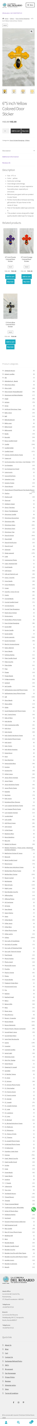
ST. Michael (8, 1120)
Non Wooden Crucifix (11, 892)
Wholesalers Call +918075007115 (12, 13)
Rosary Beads (9, 1022)
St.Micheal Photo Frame (12, 1144)
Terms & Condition (11, 1393)
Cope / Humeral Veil (11, 564)
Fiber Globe (8, 665)
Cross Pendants (10, 585)
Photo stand (9, 962)
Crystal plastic (9, 606)
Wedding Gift (9, 1236)
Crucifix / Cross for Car (12, 592)
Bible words (8, 430)
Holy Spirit (8, 742)
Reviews (8, 1381)
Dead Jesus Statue (11, 613)
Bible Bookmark (10, 420)
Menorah (7, 857)
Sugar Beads (9, 1176)
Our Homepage (10, 1373)
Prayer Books (9, 980)
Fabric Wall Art (9, 648)
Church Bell (8, 539)
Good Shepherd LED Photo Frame (15, 711)
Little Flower (9, 830)
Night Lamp (8, 888)
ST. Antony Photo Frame (12, 1085)
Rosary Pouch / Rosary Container (15, 1029)
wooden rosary (9, 1260)
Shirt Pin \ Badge (10, 1060)
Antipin (7, 402)
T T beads (8, 1183)
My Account (6, 1422)
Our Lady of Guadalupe (12, 941)
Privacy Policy (10, 1377)
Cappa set (8, 458)
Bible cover (8, 423)
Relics (6, 1001)
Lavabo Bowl (9, 816)
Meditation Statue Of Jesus (13, 853)
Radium (7, 994)
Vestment (8, 1218)
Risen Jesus (8, 1011)
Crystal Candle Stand (11, 602)
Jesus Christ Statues (11, 778)
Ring (6, 1008)
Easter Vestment (10, 641)
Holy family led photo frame (14, 735)
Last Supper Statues (11, 813)
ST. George (8, 1099)
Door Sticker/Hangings (23, 18)
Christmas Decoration (12, 518)
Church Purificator (11, 542)
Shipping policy (10, 1385)
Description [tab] (6, 151)
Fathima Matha (9, 655)
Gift (6, 697)
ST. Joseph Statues (11, 1106)
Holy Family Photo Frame (13, 739)
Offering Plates (9, 899)
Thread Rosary (9, 1197)
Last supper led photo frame (14, 806)
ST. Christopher (9, 1088)
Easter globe (9, 634)
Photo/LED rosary (10, 965)
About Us (8, 1345)
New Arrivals (9, 885)
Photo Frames (9, 958)
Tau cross (8, 1190)
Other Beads (9, 920)
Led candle (8, 820)
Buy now (25, 131)
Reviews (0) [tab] (6, 163)
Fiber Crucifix (9, 662)
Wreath (7, 1267)
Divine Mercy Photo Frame (13, 620)
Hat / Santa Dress (10, 714)
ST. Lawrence (9, 1113)
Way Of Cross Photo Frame (13, 1232)
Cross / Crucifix (9, 578)
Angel (6, 399)
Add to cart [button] (10, 276)
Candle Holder (9, 448)
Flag (6, 669)
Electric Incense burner (12, 644)
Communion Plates (11, 560)
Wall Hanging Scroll (11, 1225)
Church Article (9, 535)
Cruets (7, 595)
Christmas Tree (9, 532)
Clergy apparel (9, 553)
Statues (7, 1155)
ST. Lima (7, 1116)
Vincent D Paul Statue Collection (15, 1222)
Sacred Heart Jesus (11, 1032)
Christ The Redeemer (11, 511)
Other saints (9, 934)
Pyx (6, 990)
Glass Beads (8, 700)
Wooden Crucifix (10, 1250)
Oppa (6, 916)
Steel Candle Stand (11, 1162)
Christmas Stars (10, 528)
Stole (6, 1169)
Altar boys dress (10, 385)
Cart (6, 1353)
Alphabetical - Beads (11, 381)
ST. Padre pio (9, 1127)
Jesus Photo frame (11, 788)
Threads (7, 1201)
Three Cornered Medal (11, 1204)
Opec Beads (8, 909)
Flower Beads (9, 676)
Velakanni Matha (10, 1215)
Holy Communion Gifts (12, 725)
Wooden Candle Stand (12, 1246)
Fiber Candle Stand (11, 658)
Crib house (8, 571)
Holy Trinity (8, 746)
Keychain (7, 795)
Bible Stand (8, 427)
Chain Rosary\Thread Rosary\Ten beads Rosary (20, 490)
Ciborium (7, 550)
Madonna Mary (9, 834)
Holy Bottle (8, 721)
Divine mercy (9, 616)
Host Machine (9, 760)
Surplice (7, 1179)
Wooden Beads (9, 1243)
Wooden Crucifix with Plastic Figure (16, 1257)
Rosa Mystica (9, 1015)
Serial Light (8, 1053)
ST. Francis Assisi (10, 1092)
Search (18, 1422)
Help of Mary (9, 718)
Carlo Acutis (8, 472)
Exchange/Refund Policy (13, 1361)
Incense (7, 767)
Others (12, 18)
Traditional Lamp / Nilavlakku (14, 1207)
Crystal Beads (9, 599)
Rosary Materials (10, 1025)
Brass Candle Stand (11, 441)
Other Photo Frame (11, 930)
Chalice (7, 493)
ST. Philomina (9, 1130)
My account (9, 1369)
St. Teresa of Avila (10, 1134)
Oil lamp (7, 906)
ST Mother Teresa (10, 1074)
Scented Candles (10, 1050)
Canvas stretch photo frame (14, 455)
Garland (7, 683)
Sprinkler (7, 1071)
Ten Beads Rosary (10, 1193)
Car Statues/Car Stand (12, 469)
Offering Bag (9, 895)
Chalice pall (8, 497)
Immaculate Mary (10, 763)
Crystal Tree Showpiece (12, 609)
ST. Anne (7, 1078)
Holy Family (8, 732)
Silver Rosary (9, 1064)
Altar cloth (8, 388)
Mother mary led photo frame (14, 867)
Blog (6, 1349)
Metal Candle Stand (11, 860)
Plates (7, 976)
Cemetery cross (9, 479)
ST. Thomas (8, 1137)
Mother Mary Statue (11, 874)
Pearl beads (8, 955)
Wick (6, 1239)
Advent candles (9, 374)
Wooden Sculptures (11, 1264)
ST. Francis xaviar (10, 1095)
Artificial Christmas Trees (13, 409)
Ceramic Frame (9, 483)
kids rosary (8, 798)
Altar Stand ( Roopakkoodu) (14, 392)
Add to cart (16, 131)
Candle (7, 444)
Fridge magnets (10, 679)
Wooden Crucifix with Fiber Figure (15, 1253)
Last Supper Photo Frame (13, 809)
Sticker (7, 1165)
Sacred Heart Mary (10, 1036)
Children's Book (10, 504)
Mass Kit (7, 841)
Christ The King (9, 507)
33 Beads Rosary (10, 371)
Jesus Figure (9, 781)
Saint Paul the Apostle (12, 1039)
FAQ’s (7, 1365)
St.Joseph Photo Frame (12, 1141)
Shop (7, 1389)
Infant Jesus (9, 774)
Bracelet (7, 437)
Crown (7, 588)
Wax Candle (8, 1228)
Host (6, 756)
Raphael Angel (9, 997)
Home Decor (8, 753)
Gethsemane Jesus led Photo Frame (16, 690)
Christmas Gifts (10, 521)
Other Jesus (8, 923)
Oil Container (9, 902)
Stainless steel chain (11, 1151)
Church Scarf (9, 546)
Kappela (7, 792)
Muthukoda (8, 881)
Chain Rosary (9, 486)
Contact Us (9, 1357)
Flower (7, 672)
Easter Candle (9, 630)
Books (7, 434)
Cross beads (8, 581)
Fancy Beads (9, 651)
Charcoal (7, 500)
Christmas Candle (10, 514)
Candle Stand (9, 451)
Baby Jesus (8, 413)
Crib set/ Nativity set (11, 574)
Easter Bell (8, 627)
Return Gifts (8, 1004)
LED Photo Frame (10, 823)
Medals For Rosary (10, 844)
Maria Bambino (9, 837)
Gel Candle (8, 686)
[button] (31, 31)
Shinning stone (9, 1057)
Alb (6, 378)
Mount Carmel (9, 878)
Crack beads (8, 567)
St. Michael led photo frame (13, 1123)
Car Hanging (9, 465)
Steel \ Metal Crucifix (11, 1158)
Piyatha (7, 969)
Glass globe (8, 704)
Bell (6, 416)
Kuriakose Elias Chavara (12, 802)
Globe (6, 707)
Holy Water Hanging (11, 749)
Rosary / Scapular (10, 1018)
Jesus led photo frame (12, 784)
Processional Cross (11, 986)
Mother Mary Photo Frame (13, 871)
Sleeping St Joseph (11, 1067)
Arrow (6, 406)
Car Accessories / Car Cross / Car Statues (18, 462)
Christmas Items (10, 525)
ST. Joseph (8, 1102)
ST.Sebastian (9, 1148)
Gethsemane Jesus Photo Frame (15, 693)
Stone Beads (9, 1172)
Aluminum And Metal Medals (14, 395)
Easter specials (9, 637)
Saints (7, 1043)
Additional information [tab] (10, 157)
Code (6, 556)
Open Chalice (9, 913)
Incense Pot (8, 770)
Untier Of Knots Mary (11, 1211)
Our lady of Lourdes (11, 944)
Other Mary (8, 927)
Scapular (7, 1046)
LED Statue (8, 827)
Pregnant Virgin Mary (11, 983)
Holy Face (8, 728)
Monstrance (8, 864)
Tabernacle (8, 1186)
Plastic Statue (9, 972)
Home (6, 18)
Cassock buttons (10, 476)
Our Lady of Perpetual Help (13, 948)
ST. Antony (8, 1081)
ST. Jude (7, 1109)
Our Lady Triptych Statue (13, 951)
